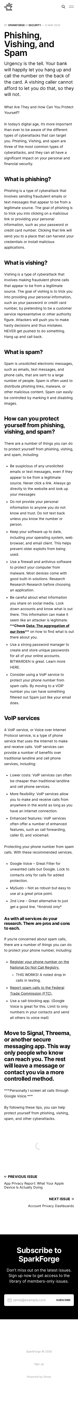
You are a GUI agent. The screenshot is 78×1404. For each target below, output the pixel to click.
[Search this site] (63, 7)
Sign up (39, 1364)
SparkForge (16, 25)
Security (34, 25)
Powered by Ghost (39, 1376)
